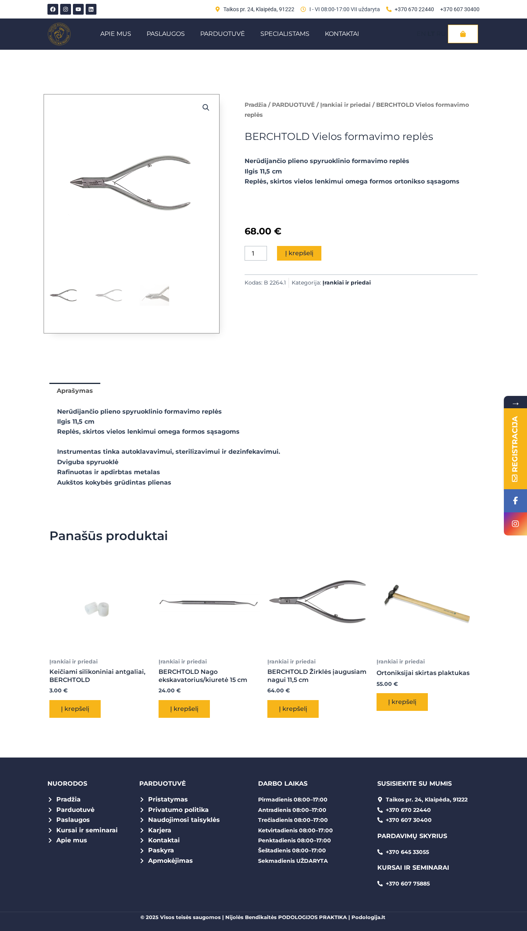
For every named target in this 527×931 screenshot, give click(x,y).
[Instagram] (515, 523)
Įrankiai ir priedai (345, 104)
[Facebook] (515, 500)
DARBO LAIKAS (282, 783)
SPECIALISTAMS (284, 33)
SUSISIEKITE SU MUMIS (414, 783)
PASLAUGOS (166, 33)
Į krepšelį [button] (75, 708)
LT (431, 33)
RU (441, 33)
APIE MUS (115, 33)
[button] (206, 107)
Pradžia (256, 104)
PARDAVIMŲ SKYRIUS (412, 836)
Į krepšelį (299, 253)
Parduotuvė (162, 783)
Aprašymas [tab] (75, 390)
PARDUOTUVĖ (222, 33)
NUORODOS (67, 783)
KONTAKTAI (342, 33)
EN (421, 33)
